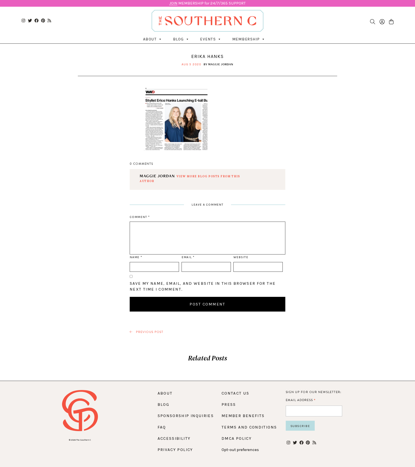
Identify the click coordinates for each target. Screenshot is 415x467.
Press (229, 404)
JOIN (173, 3)
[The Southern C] (207, 21)
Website (240, 257)
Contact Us (235, 393)
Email (188, 257)
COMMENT (140, 217)
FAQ (162, 427)
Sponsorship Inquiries (186, 415)
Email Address (301, 400)
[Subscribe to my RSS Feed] (49, 21)
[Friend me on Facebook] (36, 21)
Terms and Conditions (249, 427)
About (150, 39)
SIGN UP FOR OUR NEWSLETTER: (314, 392)
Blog (178, 39)
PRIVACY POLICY (175, 449)
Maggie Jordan (220, 64)
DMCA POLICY (237, 438)
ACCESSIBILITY (174, 438)
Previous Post (149, 332)
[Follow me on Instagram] (23, 21)
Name (136, 257)
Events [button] (208, 39)
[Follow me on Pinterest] (43, 21)
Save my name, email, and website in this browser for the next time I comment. (203, 286)
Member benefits (243, 415)
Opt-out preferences (240, 449)
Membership (246, 39)
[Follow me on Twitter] (30, 21)
